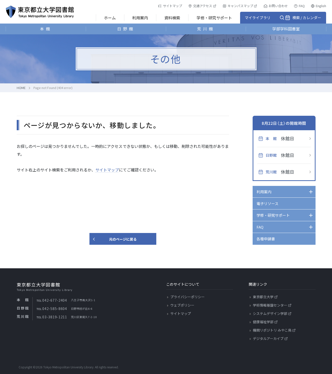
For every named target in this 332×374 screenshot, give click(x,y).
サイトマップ (172, 5)
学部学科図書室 (286, 29)
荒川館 (206, 29)
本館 (46, 29)
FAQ (302, 5)
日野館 (126, 29)
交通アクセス (202, 5)
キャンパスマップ (240, 5)
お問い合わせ (278, 5)
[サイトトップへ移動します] (40, 11)
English (321, 5)
